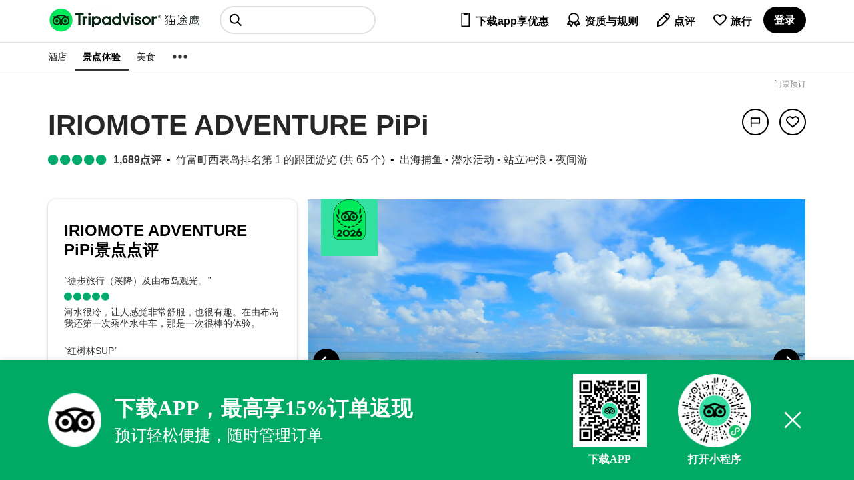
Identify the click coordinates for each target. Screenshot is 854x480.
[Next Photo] (786, 362)
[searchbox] (297, 20)
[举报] (755, 122)
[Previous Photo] (326, 362)
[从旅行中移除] (792, 122)
